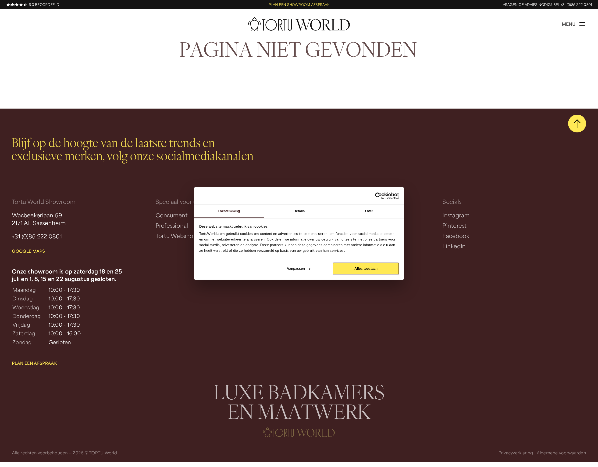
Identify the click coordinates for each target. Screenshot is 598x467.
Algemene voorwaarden (561, 452)
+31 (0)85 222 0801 (37, 236)
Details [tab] (299, 211)
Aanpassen (296, 268)
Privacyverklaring (515, 452)
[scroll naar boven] (577, 124)
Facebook (455, 235)
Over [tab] (369, 211)
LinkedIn (454, 245)
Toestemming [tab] (229, 211)
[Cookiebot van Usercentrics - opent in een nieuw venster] (378, 195)
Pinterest (454, 225)
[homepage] (299, 24)
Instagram (456, 215)
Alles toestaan (365, 268)
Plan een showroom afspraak (299, 4)
